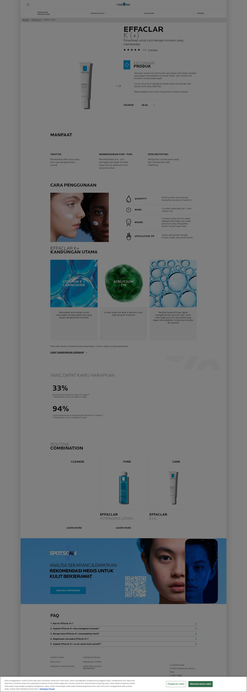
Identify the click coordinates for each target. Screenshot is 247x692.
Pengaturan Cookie (176, 684)
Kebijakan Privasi (47, 689)
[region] (123, 684)
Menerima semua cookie (200, 684)
